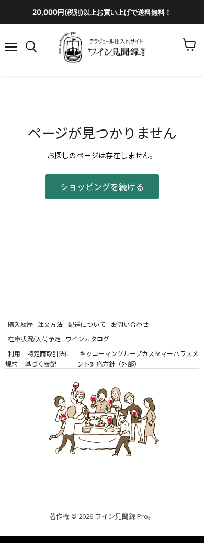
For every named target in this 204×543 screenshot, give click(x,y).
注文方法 (50, 324)
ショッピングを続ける (102, 187)
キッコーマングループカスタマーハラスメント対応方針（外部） (138, 358)
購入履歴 (20, 324)
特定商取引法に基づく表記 (48, 358)
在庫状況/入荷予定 (34, 338)
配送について (87, 324)
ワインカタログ (87, 338)
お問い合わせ (130, 324)
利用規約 (12, 358)
